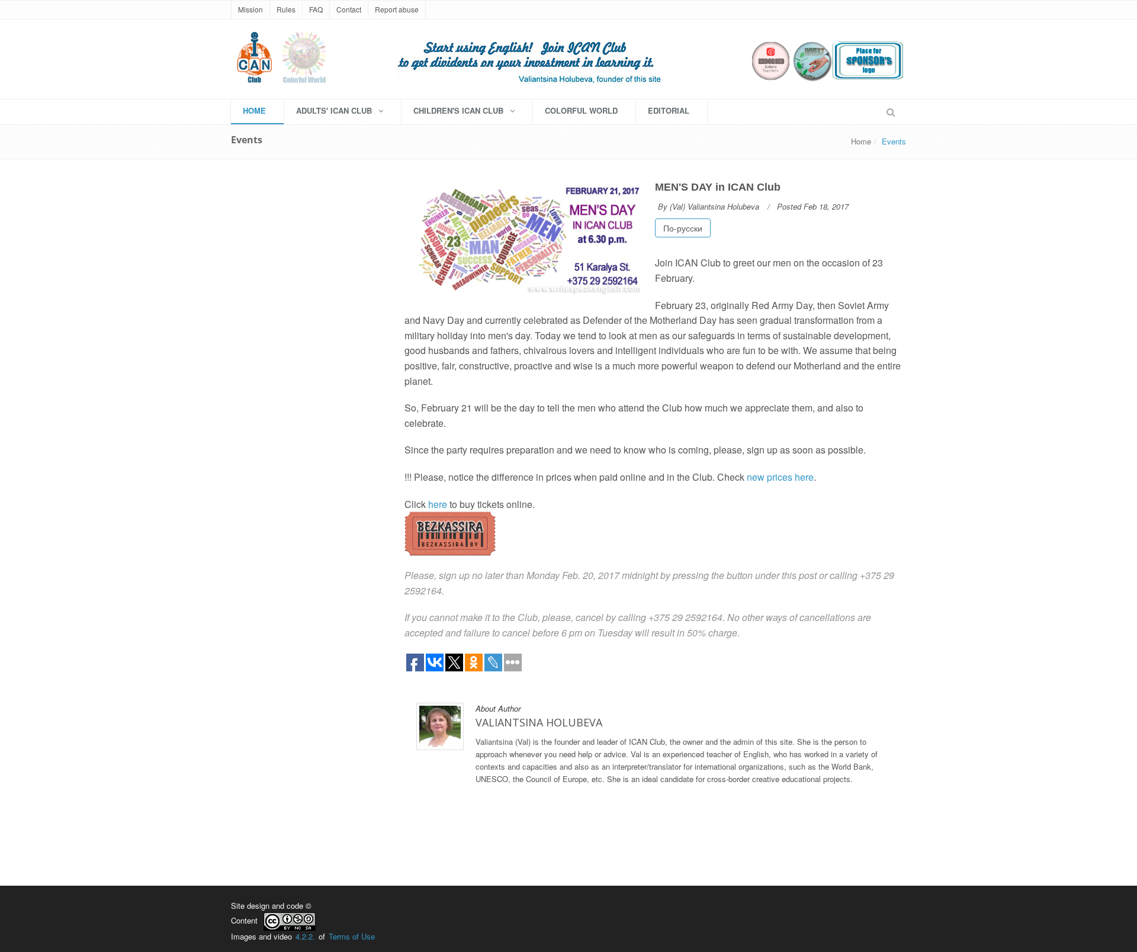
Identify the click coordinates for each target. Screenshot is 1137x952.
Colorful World (581, 110)
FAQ (316, 9)
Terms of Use (352, 936)
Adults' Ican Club (335, 110)
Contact (348, 9)
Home (861, 141)
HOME (254, 110)
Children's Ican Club (459, 110)
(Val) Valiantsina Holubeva (714, 206)
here (437, 504)
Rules (286, 9)
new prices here (780, 477)
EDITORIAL (668, 110)
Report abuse (397, 9)
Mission (250, 9)
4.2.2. (305, 936)
